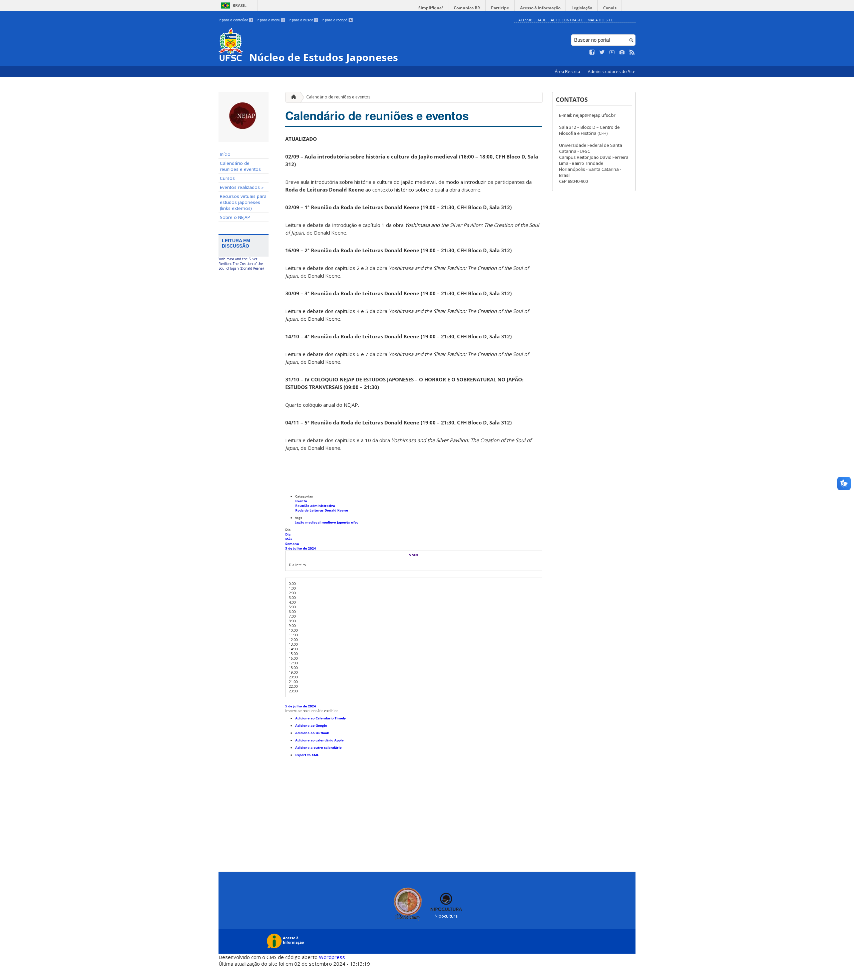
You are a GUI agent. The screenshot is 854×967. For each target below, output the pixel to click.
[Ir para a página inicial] (292, 97)
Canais (609, 8)
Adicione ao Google (311, 725)
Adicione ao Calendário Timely (320, 718)
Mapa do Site (600, 19)
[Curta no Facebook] (592, 52)
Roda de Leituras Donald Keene (321, 510)
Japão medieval (308, 522)
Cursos (227, 178)
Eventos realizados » (242, 187)
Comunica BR (467, 8)
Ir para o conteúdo (235, 20)
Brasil (240, 5)
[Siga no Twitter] (602, 52)
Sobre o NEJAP (235, 217)
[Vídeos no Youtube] (612, 52)
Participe (500, 8)
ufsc (354, 522)
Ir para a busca (303, 20)
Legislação (581, 8)
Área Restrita (568, 71)
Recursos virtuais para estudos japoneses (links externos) (243, 202)
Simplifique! (430, 8)
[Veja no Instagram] (622, 52)
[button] (311, 710)
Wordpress (332, 957)
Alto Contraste (567, 19)
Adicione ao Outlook (312, 732)
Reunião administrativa (315, 505)
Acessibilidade (532, 19)
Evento (301, 501)
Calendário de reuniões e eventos (240, 166)
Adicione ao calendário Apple (319, 740)
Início (225, 154)
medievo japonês (336, 522)
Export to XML (307, 754)
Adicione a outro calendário (318, 747)
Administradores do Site (611, 71)
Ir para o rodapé (337, 20)
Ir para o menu (270, 20)
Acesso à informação (540, 8)
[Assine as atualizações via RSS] (632, 52)
